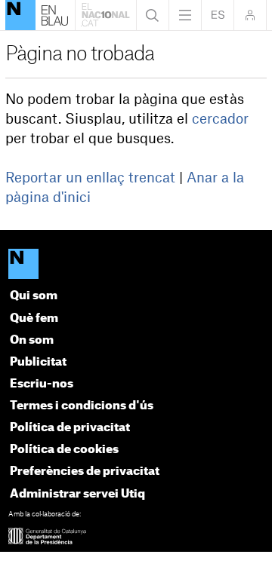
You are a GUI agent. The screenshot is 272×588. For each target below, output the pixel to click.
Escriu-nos (41, 384)
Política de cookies (64, 449)
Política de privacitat (70, 427)
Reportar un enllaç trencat (90, 178)
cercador (220, 119)
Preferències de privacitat (84, 471)
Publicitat (38, 362)
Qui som (33, 296)
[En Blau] (20, 15)
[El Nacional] (136, 265)
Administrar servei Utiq (77, 494)
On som (32, 340)
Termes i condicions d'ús (81, 406)
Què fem (34, 318)
